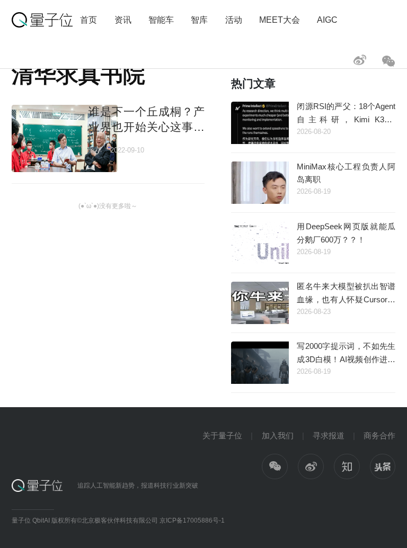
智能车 (161, 19)
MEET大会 (279, 19)
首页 (88, 19)
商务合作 (379, 435)
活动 (233, 19)
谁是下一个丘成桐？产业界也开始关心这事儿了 (146, 127)
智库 (199, 19)
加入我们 (278, 435)
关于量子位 (222, 435)
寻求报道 (328, 435)
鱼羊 (95, 150)
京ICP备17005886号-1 (192, 520)
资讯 (122, 19)
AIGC (327, 19)
